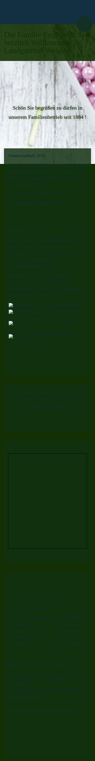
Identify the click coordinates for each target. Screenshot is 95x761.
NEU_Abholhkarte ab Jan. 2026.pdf (45, 319)
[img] (33, 12)
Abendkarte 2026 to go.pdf (37, 304)
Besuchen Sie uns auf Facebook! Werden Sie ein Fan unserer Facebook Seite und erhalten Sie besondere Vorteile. (47, 398)
